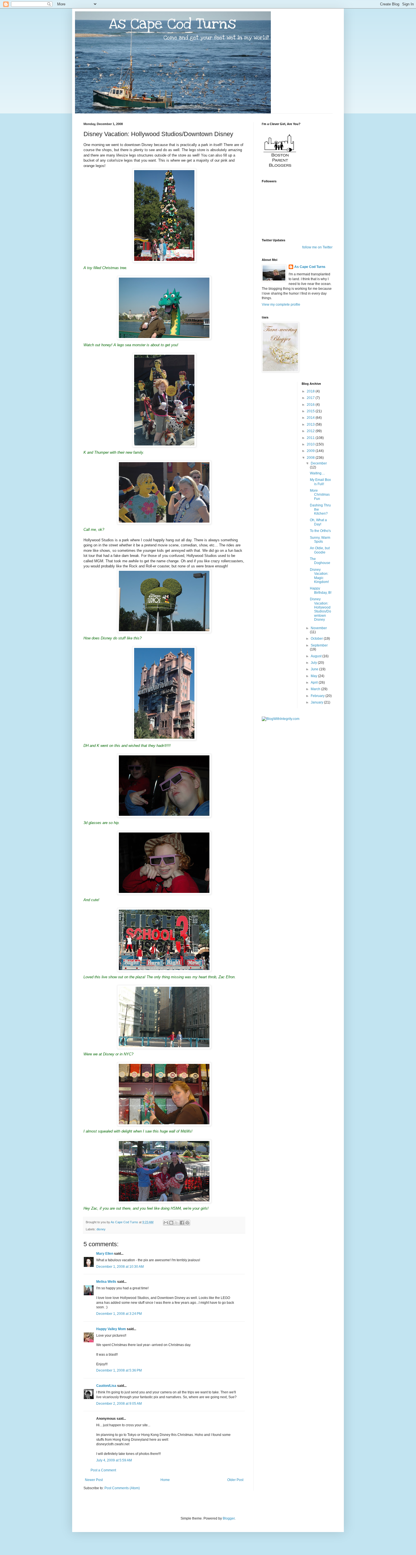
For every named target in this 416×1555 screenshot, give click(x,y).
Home (165, 1480)
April (315, 682)
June (315, 669)
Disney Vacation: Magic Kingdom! (319, 576)
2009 (311, 451)
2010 (311, 444)
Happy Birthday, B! (320, 590)
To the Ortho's (320, 531)
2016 (311, 405)
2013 (311, 424)
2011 (311, 438)
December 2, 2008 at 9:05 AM (119, 1404)
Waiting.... (317, 473)
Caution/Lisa (106, 1386)
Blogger (229, 1518)
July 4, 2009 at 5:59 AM (114, 1460)
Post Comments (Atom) (122, 1488)
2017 (311, 398)
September (319, 645)
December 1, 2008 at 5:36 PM (119, 1370)
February (318, 696)
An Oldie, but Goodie (320, 550)
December (319, 463)
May (314, 676)
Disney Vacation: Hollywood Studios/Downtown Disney (320, 609)
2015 (311, 411)
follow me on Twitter (317, 247)
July (314, 663)
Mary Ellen (104, 1254)
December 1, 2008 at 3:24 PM (119, 1314)
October (317, 639)
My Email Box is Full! (320, 482)
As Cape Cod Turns (309, 267)
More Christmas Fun (320, 495)
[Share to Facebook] (182, 1223)
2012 (311, 431)
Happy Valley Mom (111, 1329)
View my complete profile (281, 305)
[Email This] (166, 1223)
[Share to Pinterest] (187, 1223)
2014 (311, 418)
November (319, 628)
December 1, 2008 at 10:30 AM (120, 1267)
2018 (311, 391)
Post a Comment (103, 1470)
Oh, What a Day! (318, 522)
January (317, 702)
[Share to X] (176, 1223)
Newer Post (94, 1480)
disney (101, 1229)
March (316, 689)
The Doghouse (320, 561)
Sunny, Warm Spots (320, 540)
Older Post (235, 1480)
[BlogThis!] (171, 1223)
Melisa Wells (106, 1282)
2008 (311, 458)
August (316, 656)
